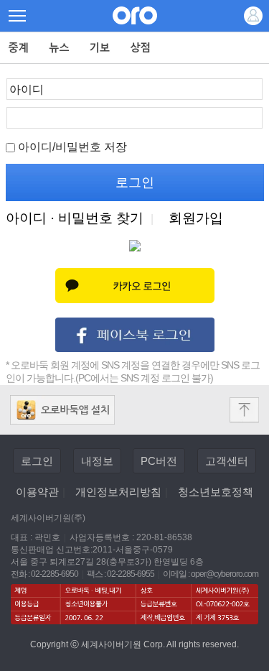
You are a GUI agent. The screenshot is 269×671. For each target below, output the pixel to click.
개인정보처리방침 (118, 492)
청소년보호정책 (215, 492)
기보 (100, 47)
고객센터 (226, 461)
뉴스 (59, 47)
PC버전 (159, 461)
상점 (141, 47)
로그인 (37, 461)
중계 (19, 47)
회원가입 (196, 218)
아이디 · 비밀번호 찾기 (74, 218)
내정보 (97, 461)
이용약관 (37, 492)
